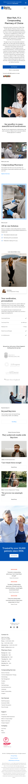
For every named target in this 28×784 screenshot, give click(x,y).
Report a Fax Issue (5, 720)
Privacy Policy (14, 755)
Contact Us (4, 714)
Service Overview (5, 672)
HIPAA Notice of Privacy (14, 760)
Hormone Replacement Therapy (8, 674)
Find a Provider (4, 707)
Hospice (3, 693)
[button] (25, 8)
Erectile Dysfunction (6, 687)
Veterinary (3, 689)
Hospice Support (5, 722)
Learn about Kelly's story (14, 252)
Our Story (3, 728)
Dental (2, 683)
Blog (2, 730)
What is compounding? (14, 70)
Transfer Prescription (6, 705)
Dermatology (4, 676)
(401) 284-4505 (14, 624)
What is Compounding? (6, 718)
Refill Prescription (5, 701)
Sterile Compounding (6, 691)
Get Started (15, 3)
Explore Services (5, 173)
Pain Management (5, 679)
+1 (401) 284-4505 (7, 641)
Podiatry (3, 681)
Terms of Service (14, 758)
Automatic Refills (5, 703)
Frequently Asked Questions (8, 716)
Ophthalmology (5, 685)
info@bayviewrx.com (14, 623)
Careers (3, 732)
